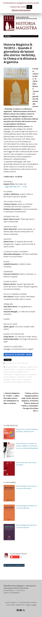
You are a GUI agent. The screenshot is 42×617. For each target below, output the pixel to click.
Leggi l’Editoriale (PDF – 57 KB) (15, 187)
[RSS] (24, 610)
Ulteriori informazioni (21, 10)
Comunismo (20, 369)
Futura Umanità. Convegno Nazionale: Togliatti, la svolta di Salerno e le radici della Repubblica (27, 445)
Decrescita (30, 369)
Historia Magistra (10, 377)
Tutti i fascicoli (22, 363)
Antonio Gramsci (12, 367)
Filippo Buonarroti (20, 374)
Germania (32, 374)
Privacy (28, 605)
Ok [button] (29, 7)
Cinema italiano (9, 369)
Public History (17, 379)
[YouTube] (20, 610)
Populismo (21, 377)
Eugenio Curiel (22, 372)
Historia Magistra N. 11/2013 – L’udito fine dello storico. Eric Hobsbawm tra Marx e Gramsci (12, 398)
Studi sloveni (26, 382)
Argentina (23, 367)
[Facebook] (18, 610)
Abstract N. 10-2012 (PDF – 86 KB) (18, 354)
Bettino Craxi (32, 367)
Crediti (34, 605)
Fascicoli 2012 (11, 363)
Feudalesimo (8, 374)
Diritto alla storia (10, 372)
